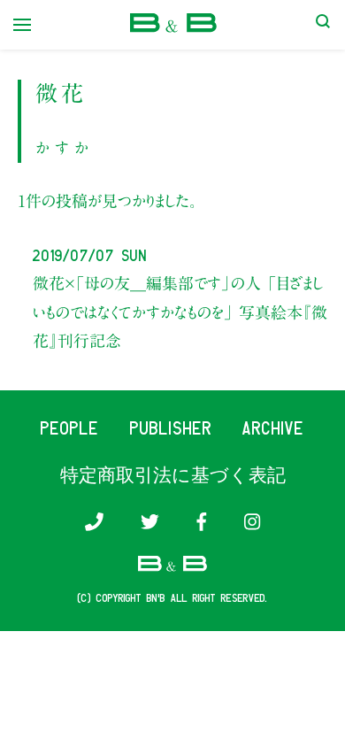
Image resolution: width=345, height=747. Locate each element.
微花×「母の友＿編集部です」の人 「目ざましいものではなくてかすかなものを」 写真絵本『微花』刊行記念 (180, 312)
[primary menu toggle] (22, 25)
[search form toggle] (323, 24)
